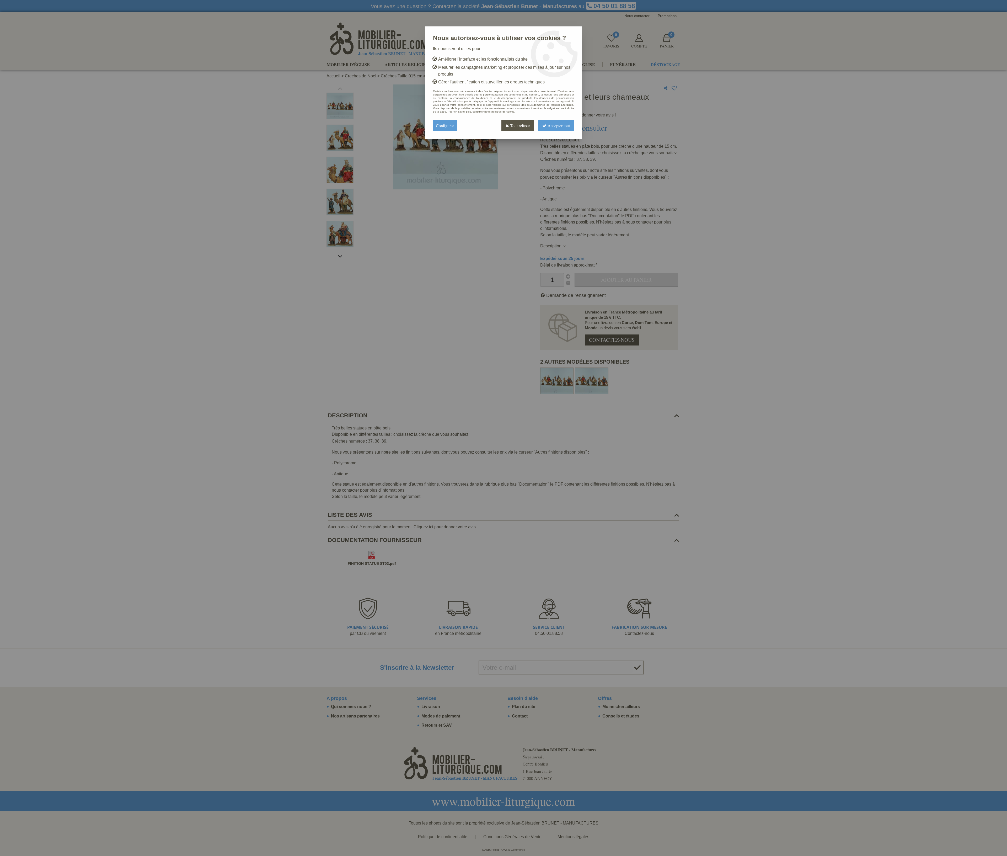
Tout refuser (519, 125)
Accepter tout (558, 125)
